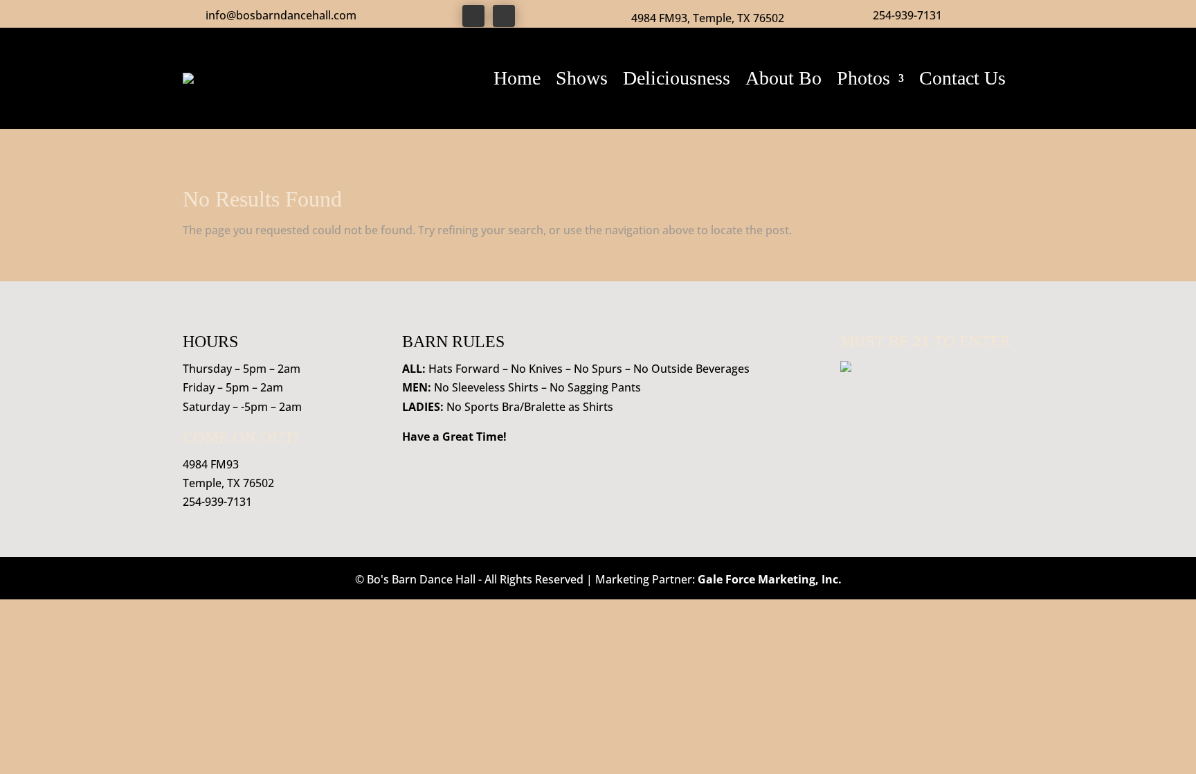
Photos (863, 78)
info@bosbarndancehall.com (281, 15)
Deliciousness (676, 78)
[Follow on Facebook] (473, 16)
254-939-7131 (907, 15)
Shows (582, 78)
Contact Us (962, 78)
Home (517, 78)
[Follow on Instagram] (504, 16)
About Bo (783, 78)
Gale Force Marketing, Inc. (770, 579)
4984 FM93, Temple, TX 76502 (707, 18)
